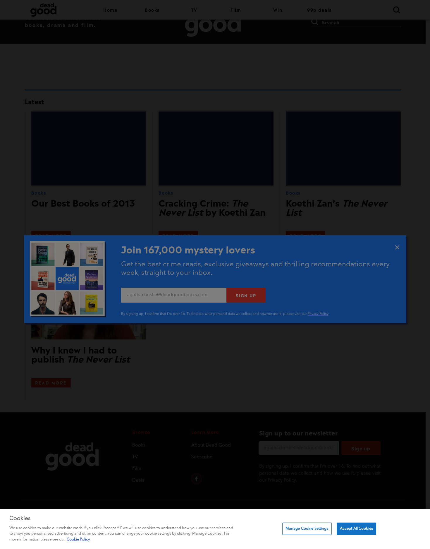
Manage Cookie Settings (306, 528)
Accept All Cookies (356, 528)
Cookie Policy (78, 539)
